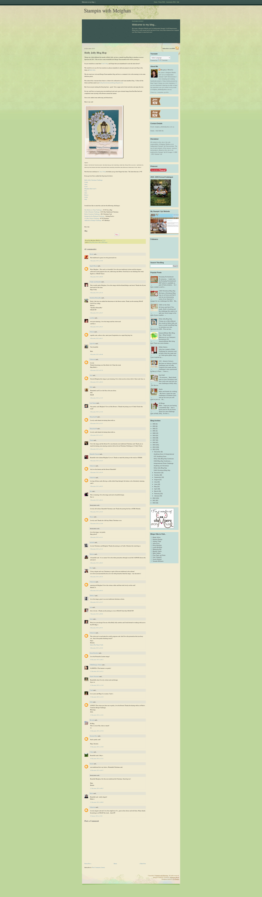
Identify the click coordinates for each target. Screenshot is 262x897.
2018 (154, 438)
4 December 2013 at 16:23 (96, 460)
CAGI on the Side (164, 305)
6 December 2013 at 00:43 (96, 563)
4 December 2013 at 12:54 (96, 412)
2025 (154, 424)
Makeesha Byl (157, 549)
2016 (154, 442)
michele (92, 542)
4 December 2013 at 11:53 (96, 398)
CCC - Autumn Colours (166, 361)
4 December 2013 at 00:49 (96, 276)
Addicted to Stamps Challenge (92, 220)
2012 (154, 498)
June (155, 484)
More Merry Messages (101, 242)
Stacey (92, 517)
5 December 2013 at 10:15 (96, 512)
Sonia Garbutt (157, 559)
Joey (85, 191)
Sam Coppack (157, 557)
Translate (164, 60)
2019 (154, 435)
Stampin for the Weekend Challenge (94, 216)
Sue (91, 491)
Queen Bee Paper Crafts (96, 645)
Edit (178, 2)
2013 (154, 449)
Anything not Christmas (161, 466)
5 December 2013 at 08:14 (96, 500)
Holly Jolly (92, 70)
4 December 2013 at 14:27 (96, 423)
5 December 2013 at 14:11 (96, 537)
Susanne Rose (94, 736)
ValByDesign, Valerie (96, 665)
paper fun (92, 343)
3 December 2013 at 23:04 (96, 260)
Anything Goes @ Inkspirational (164, 454)
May (155, 486)
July (155, 482)
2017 (154, 440)
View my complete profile (159, 92)
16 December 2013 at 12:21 (96, 758)
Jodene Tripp (157, 541)
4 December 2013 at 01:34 (96, 292)
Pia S (91, 568)
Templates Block (174, 877)
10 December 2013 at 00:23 (96, 659)
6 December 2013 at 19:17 (96, 602)
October (156, 475)
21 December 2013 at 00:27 (96, 788)
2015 (154, 445)
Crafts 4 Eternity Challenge (92, 212)
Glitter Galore (163, 347)
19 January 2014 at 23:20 (96, 816)
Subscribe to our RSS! (169, 48)
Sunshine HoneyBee (95, 298)
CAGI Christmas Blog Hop (167, 291)
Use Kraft (162, 375)
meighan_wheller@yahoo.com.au (164, 127)
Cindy (86, 182)
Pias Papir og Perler (159, 555)
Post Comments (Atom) (98, 867)
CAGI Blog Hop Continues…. (163, 461)
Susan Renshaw (94, 653)
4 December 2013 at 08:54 (96, 382)
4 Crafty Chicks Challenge (91, 218)
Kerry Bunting (157, 545)
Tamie (91, 440)
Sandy (91, 764)
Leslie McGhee (157, 547)
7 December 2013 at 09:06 (96, 614)
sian (91, 607)
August (156, 479)
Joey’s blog (102, 172)
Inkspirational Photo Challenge (163, 463)
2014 (154, 447)
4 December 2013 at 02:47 (96, 313)
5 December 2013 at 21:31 (96, 549)
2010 (154, 503)
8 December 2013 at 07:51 (96, 628)
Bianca (86, 195)
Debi (91, 387)
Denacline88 (93, 417)
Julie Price (156, 543)
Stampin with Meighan (107, 10)
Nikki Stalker (157, 553)
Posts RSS (161, 2)
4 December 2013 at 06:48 (96, 354)
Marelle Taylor (157, 551)
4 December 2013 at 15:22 (96, 449)
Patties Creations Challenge (92, 214)
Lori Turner (93, 403)
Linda (86, 197)
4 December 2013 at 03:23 (96, 326)
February (157, 493)
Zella (91, 702)
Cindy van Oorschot (95, 282)
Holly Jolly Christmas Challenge (93, 180)
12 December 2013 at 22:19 (96, 697)
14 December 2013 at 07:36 (96, 731)
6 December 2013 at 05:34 (96, 576)
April (155, 489)
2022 (154, 428)
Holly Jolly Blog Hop (95, 52)
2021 (154, 431)
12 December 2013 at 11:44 (96, 685)
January (156, 496)
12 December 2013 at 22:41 (96, 715)
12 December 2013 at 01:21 (96, 671)
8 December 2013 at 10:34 (96, 648)
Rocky (92, 254)
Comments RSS (171, 2)
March (156, 491)
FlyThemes (176, 879)
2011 (154, 500)
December (157, 452)
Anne (85, 184)
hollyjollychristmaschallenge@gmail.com (111, 83)
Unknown (92, 359)
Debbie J (92, 595)
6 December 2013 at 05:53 (96, 590)
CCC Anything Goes (160, 456)
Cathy (91, 752)
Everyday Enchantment (166, 277)
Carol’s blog (104, 63)
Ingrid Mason (93, 266)
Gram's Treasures (94, 676)
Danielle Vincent (94, 454)
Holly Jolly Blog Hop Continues (164, 458)
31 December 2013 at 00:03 (96, 802)
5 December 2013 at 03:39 (96, 472)
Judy (85, 199)
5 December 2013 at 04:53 (96, 486)
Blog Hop (92, 242)
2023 (154, 426)
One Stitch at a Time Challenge (93, 210)
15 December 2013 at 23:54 (96, 747)
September (157, 477)
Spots (161, 389)
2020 (154, 433)
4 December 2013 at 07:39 (96, 370)
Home (155, 2)
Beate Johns (156, 537)
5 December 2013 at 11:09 (96, 523)
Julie (85, 193)
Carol (86, 186)
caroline (92, 318)
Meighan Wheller (167, 70)
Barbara (92, 554)
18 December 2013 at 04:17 (96, 770)
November (157, 472)
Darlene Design (157, 539)
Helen (91, 793)
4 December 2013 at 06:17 (96, 338)
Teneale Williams (158, 561)
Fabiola (92, 332)
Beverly (92, 720)
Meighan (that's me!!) (90, 189)
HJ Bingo (162, 403)
